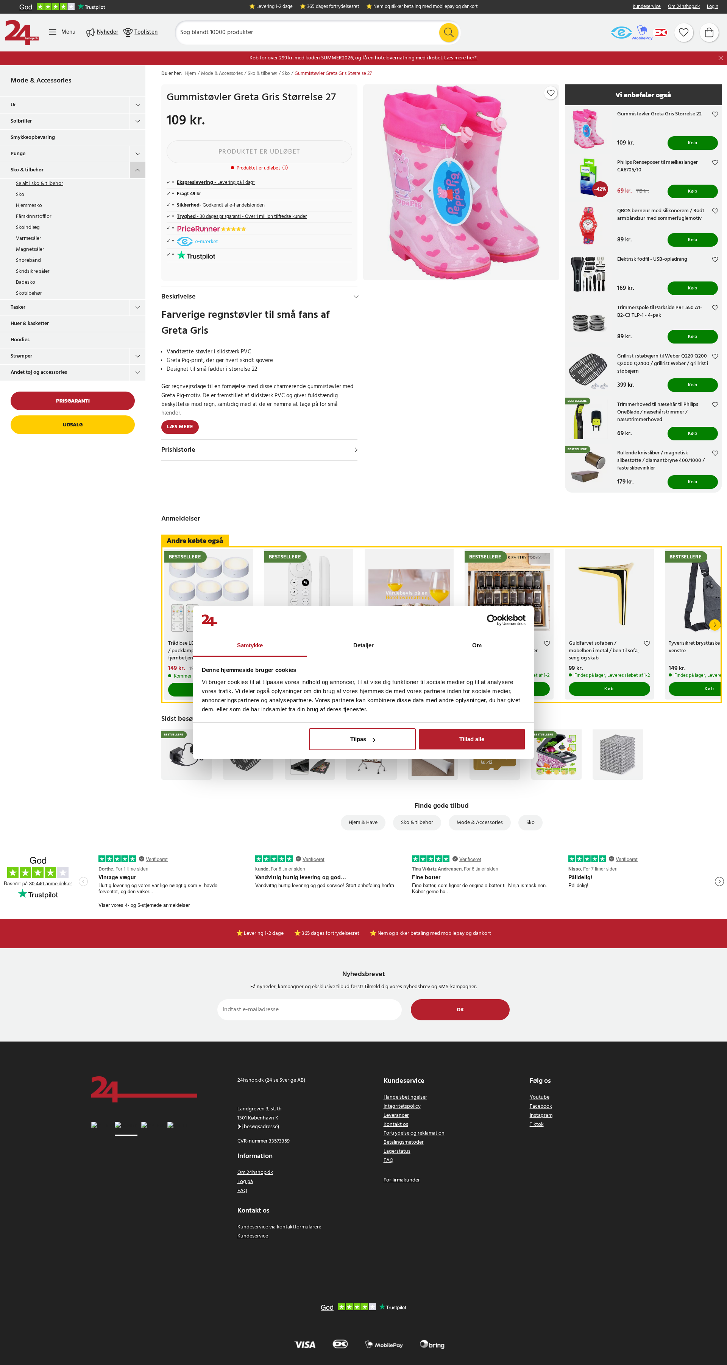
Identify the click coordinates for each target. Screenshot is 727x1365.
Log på (245, 1181)
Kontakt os (396, 1124)
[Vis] (356, 449)
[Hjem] (22, 32)
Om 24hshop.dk (684, 7)
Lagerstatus (397, 1151)
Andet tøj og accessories (39, 372)
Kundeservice (647, 7)
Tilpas (358, 739)
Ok (460, 1010)
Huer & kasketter (30, 323)
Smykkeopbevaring (33, 137)
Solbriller (21, 121)
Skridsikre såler (33, 271)
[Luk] (720, 58)
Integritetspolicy (402, 1106)
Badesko (25, 282)
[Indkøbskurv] (709, 32)
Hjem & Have (363, 822)
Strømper (21, 356)
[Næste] (715, 625)
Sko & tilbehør (27, 170)
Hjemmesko (29, 205)
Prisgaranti (73, 401)
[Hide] (356, 296)
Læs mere (180, 427)
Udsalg (73, 425)
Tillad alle (471, 739)
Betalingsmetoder (404, 1142)
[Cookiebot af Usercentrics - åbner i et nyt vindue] (492, 620)
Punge (18, 153)
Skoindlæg (28, 227)
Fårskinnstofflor (33, 216)
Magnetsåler (30, 249)
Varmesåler (28, 238)
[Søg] (448, 32)
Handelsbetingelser (405, 1097)
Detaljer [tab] (363, 645)
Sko (20, 194)
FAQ (242, 1190)
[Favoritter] (683, 32)
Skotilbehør (29, 293)
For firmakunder (402, 1180)
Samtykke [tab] (250, 645)
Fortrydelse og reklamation (414, 1133)
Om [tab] (477, 645)
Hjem (190, 74)
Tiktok (537, 1124)
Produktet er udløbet (259, 152)
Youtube (539, 1097)
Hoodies (20, 340)
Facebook (541, 1106)
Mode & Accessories (41, 80)
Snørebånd (28, 260)
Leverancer (396, 1115)
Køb (693, 143)
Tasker (18, 307)
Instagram (541, 1115)
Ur (13, 105)
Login (712, 7)
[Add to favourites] (551, 93)
